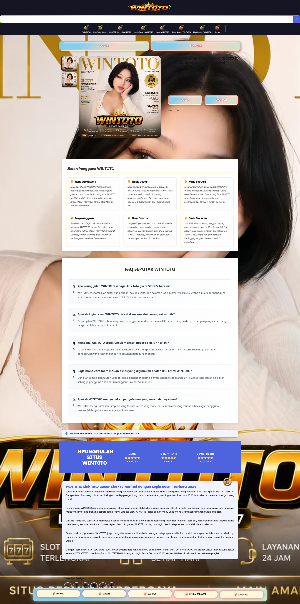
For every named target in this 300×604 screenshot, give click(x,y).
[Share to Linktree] (85, 585)
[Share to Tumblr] (111, 585)
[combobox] (146, 19)
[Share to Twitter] (68, 585)
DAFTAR (196, 45)
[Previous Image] (81, 97)
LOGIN (104, 45)
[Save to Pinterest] (94, 585)
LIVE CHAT (243, 593)
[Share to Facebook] (76, 585)
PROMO (60, 595)
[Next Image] (158, 97)
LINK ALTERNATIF (197, 594)
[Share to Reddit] (103, 585)
